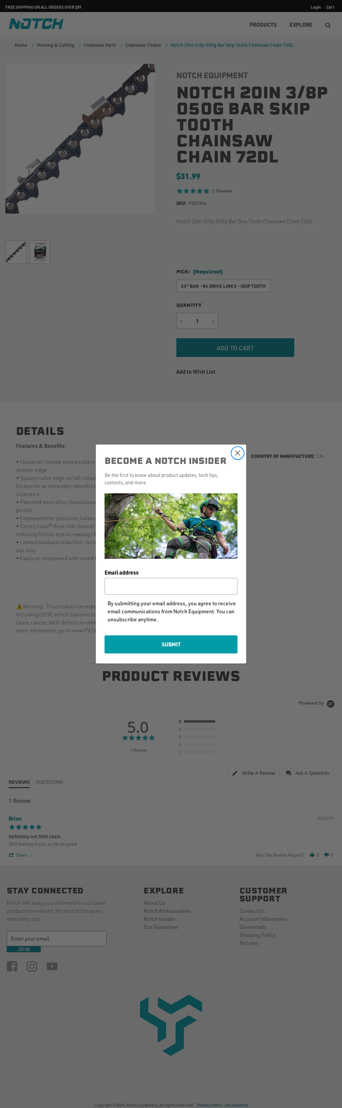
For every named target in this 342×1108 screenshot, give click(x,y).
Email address (122, 572)
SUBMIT (171, 644)
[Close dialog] (237, 453)
